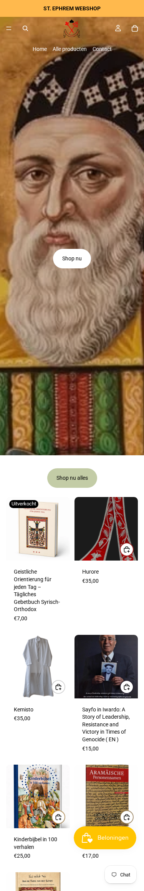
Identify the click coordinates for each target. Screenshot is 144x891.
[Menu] (9, 28)
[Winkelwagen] (134, 28)
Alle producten (70, 49)
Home (40, 49)
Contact (102, 49)
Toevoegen (133, 687)
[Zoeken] (25, 28)
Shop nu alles (72, 478)
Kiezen (133, 549)
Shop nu (72, 258)
